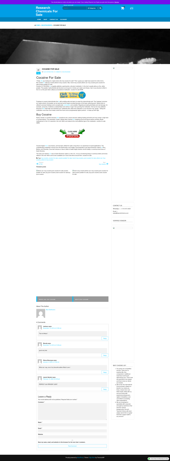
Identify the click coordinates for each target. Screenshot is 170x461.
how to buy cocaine (78, 158)
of (101, 147)
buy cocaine (44, 158)
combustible (66, 105)
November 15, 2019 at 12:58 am (52, 328)
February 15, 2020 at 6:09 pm (51, 379)
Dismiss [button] (116, 2)
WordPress (80, 457)
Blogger (63, 19)
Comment (41, 402)
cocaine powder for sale (65, 158)
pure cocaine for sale (90, 158)
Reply (105, 338)
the (44, 108)
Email (40, 428)
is (50, 86)
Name (40, 422)
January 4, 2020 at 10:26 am (51, 362)
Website (40, 434)
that (58, 117)
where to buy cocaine (47, 160)
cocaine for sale (53, 158)
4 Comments (58, 72)
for (44, 82)
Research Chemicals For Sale (47, 11)
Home (39, 19)
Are (42, 81)
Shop (45, 19)
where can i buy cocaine (47, 299)
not (50, 153)
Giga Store (92, 457)
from (46, 146)
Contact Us (54, 19)
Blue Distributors (48, 72)
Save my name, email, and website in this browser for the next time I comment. (61, 442)
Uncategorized (46, 25)
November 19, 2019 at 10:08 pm (52, 345)
